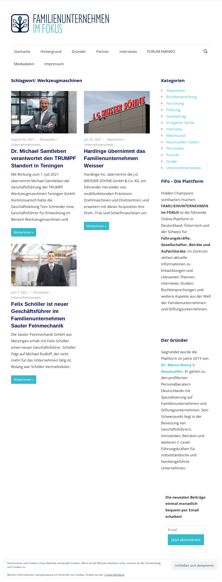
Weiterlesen (22, 232)
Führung (173, 109)
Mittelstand (175, 135)
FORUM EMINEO (161, 51)
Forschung (175, 103)
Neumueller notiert (182, 141)
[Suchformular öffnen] (206, 51)
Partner (102, 51)
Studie (171, 161)
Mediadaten (24, 63)
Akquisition (115, 139)
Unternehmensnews (26, 145)
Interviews (128, 51)
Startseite (22, 51)
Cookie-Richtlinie (114, 575)
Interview (174, 128)
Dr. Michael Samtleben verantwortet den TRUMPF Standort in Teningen (43, 158)
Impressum (54, 63)
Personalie (47, 139)
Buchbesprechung (181, 96)
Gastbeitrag (176, 116)
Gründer (79, 51)
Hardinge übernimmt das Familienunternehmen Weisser (114, 158)
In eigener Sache (180, 122)
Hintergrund (51, 51)
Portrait (172, 154)
